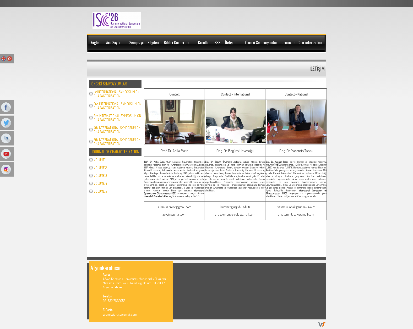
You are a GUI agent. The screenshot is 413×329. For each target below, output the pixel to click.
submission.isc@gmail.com (174, 207)
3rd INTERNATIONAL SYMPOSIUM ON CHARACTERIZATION (117, 118)
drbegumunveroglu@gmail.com (235, 214)
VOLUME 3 (100, 175)
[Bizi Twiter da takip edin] (305, 268)
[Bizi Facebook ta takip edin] (299, 268)
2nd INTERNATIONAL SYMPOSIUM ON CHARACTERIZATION (117, 106)
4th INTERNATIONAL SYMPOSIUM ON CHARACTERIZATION (117, 130)
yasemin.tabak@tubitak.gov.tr (296, 207)
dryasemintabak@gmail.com (296, 214)
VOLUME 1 (100, 160)
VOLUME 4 (100, 183)
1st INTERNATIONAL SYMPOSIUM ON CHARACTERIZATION (116, 94)
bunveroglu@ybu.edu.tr (235, 207)
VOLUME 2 (100, 168)
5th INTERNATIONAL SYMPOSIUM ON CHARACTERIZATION (117, 142)
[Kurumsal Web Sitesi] (321, 325)
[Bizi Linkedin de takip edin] (311, 268)
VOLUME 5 (100, 191)
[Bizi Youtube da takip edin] (317, 268)
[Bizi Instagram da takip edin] (323, 268)
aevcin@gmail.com (174, 214)
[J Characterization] (117, 28)
